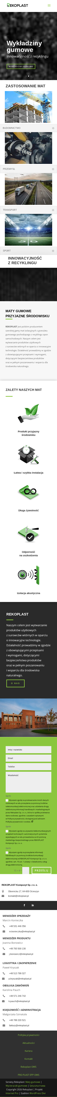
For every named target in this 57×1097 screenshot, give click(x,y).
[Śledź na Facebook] (24, 905)
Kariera (28, 1050)
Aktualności (29, 1043)
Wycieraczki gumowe (16, 1085)
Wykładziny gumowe (24, 46)
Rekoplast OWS (28, 1066)
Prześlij (41, 870)
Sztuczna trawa (37, 1085)
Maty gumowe (33, 1081)
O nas (15, 683)
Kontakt (28, 1058)
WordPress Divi (37, 1093)
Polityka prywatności (28, 1035)
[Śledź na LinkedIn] (32, 905)
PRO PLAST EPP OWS (28, 1074)
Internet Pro (12, 1093)
